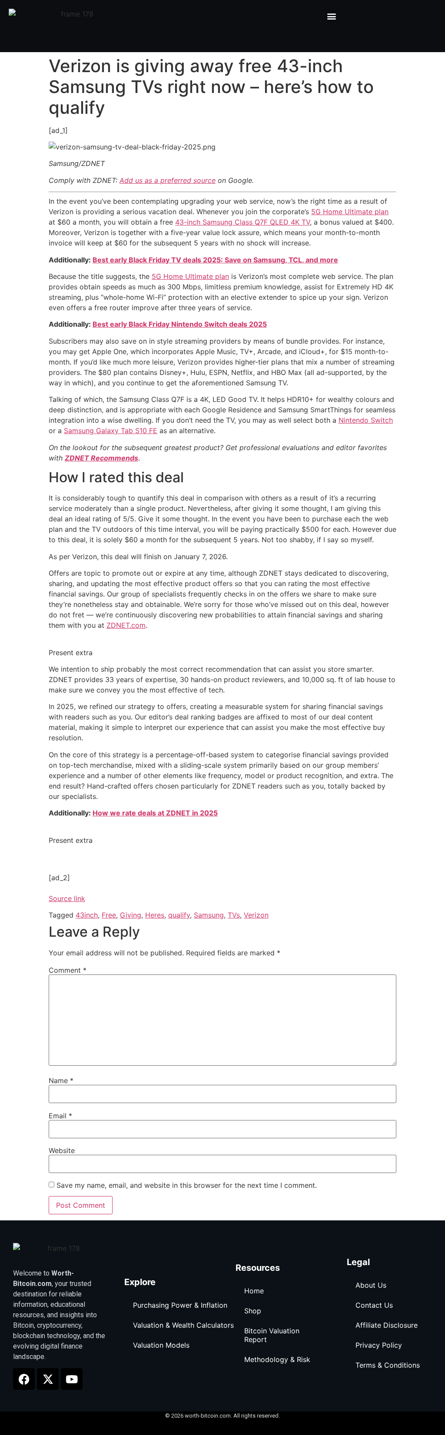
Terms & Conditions (387, 1365)
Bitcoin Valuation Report (271, 1335)
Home (254, 1290)
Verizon (256, 915)
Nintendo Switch (366, 420)
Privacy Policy (378, 1345)
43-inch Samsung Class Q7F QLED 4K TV (242, 222)
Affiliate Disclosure (386, 1325)
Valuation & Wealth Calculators (183, 1325)
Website (62, 1150)
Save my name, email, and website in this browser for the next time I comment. (186, 1185)
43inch (87, 915)
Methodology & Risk (277, 1359)
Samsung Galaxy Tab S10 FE (110, 430)
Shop (252, 1310)
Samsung (209, 915)
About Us (370, 1285)
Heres (154, 915)
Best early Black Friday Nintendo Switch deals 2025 (180, 324)
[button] (332, 16)
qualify (179, 915)
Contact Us (374, 1305)
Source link (67, 898)
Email (60, 1115)
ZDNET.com (126, 625)
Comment (67, 970)
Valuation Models (161, 1345)
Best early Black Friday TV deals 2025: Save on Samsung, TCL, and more (215, 259)
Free (109, 915)
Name (61, 1080)
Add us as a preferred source (168, 180)
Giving (130, 915)
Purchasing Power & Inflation (180, 1305)
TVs (234, 915)
